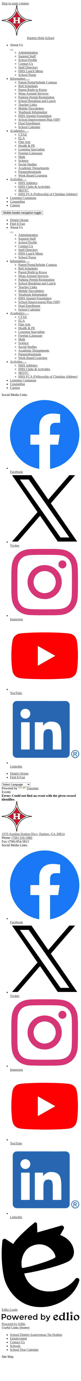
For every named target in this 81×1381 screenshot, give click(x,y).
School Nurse (27, 75)
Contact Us (25, 63)
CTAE (22, 134)
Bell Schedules (28, 86)
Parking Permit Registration (36, 97)
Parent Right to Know (32, 90)
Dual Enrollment (29, 123)
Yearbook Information (32, 112)
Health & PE (26, 145)
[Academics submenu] (27, 132)
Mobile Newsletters (31, 108)
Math (21, 157)
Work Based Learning (32, 175)
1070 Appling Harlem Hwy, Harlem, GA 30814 (33, 834)
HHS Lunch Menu (30, 71)
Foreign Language (30, 153)
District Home (19, 220)
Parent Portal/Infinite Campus (37, 82)
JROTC (23, 190)
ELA (21, 138)
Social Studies (27, 164)
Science (23, 160)
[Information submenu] (27, 79)
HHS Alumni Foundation (35, 116)
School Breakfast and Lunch (37, 101)
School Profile (27, 60)
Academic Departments (33, 168)
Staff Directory (28, 67)
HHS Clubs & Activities (34, 186)
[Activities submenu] (25, 180)
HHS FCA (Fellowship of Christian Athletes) (47, 194)
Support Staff (27, 56)
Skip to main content (15, 3)
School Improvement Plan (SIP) (39, 119)
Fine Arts (24, 142)
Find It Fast (17, 224)
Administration (28, 52)
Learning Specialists (31, 149)
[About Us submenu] (11, 50)
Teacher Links (27, 104)
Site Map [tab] (8, 1356)
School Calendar (29, 127)
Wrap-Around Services (33, 93)
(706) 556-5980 (22, 837)
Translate (32, 788)
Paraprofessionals (29, 172)
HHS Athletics (27, 183)
